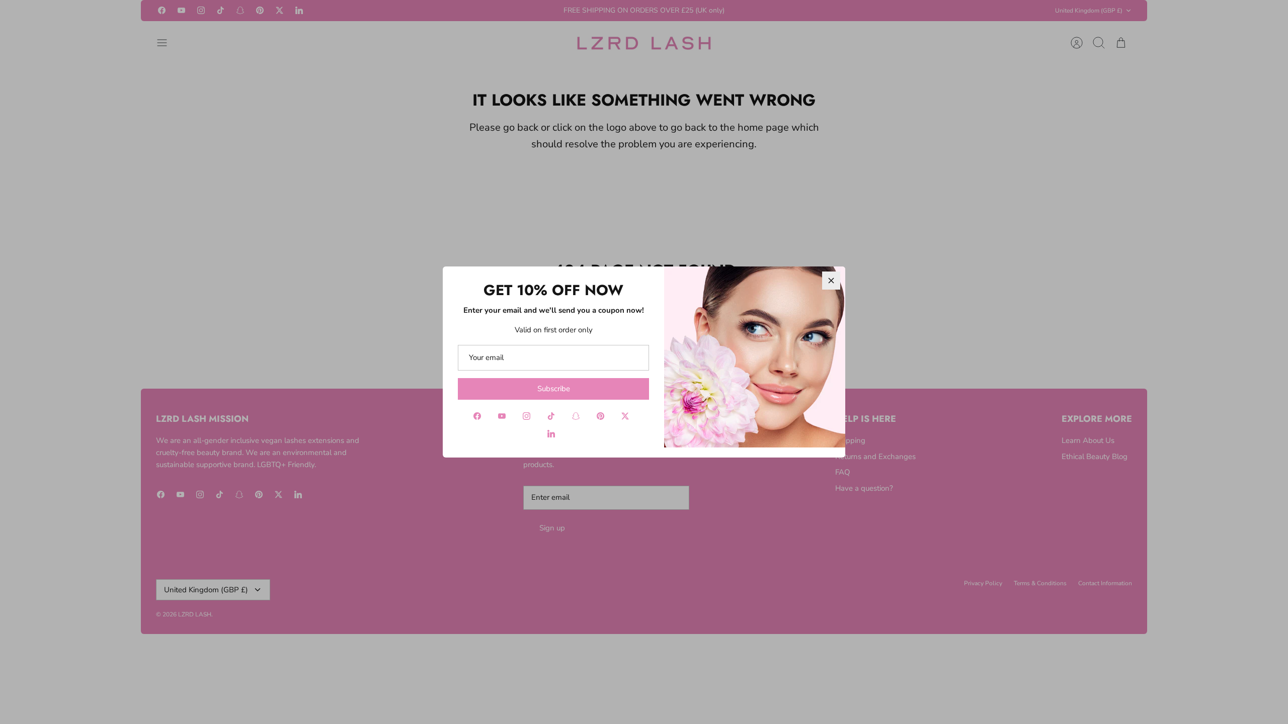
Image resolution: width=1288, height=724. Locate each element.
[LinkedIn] (551, 433)
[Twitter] (625, 416)
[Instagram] (526, 416)
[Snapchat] (576, 416)
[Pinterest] (600, 416)
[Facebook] (477, 416)
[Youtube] (502, 416)
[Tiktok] (551, 416)
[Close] (831, 281)
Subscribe (553, 389)
